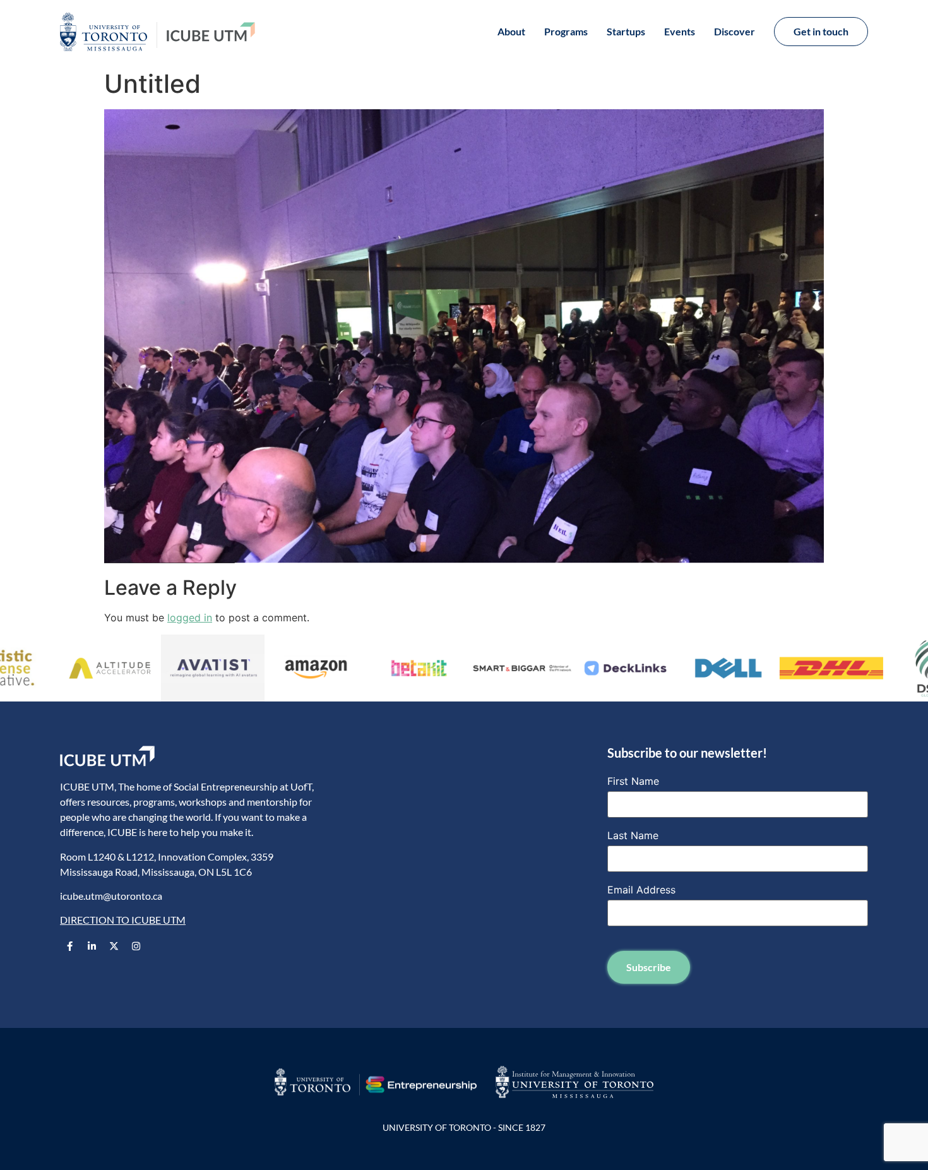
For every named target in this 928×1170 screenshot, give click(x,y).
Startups (626, 31)
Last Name (632, 835)
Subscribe (648, 967)
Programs (566, 31)
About (511, 31)
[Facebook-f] (69, 946)
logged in (189, 617)
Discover (734, 31)
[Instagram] (135, 946)
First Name (633, 781)
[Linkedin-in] (91, 946)
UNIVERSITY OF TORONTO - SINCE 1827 (464, 1127)
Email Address (641, 890)
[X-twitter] (113, 946)
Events (679, 31)
